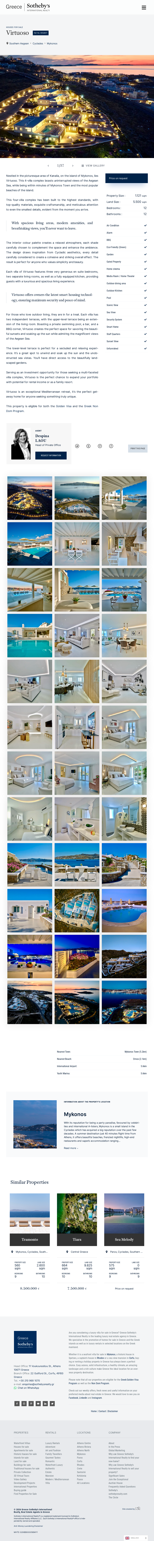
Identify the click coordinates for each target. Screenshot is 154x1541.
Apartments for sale (23, 1450)
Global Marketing (117, 1450)
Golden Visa (63, 406)
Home (94, 1411)
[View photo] (77, 106)
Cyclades (38, 43)
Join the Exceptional (118, 1479)
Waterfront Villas (22, 1443)
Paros (80, 1457)
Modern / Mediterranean (57, 1479)
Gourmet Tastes (52, 1457)
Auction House (116, 1483)
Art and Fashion (53, 1450)
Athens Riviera (84, 1446)
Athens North (83, 1450)
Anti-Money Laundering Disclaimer (28, 1526)
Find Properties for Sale (25, 1493)
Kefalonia (81, 1475)
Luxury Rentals (52, 1443)
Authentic (50, 1468)
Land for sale (20, 1461)
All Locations (83, 1483)
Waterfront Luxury (54, 1464)
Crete (79, 1468)
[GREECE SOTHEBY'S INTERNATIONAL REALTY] (28, 7)
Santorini (81, 1472)
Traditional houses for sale (26, 1468)
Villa (47, 1483)
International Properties (25, 1486)
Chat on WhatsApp (28, 1387)
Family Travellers (53, 1454)
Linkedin (83, 1397)
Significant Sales (117, 1475)
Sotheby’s (113, 1490)
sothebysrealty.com (118, 1493)
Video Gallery (20, 1479)
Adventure (50, 1446)
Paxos (80, 1479)
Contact (102, 1411)
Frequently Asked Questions (122, 1486)
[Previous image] (48, 166)
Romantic (50, 1461)
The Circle (113, 1497)
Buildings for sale (22, 1464)
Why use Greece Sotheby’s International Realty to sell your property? (124, 1468)
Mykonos (52, 43)
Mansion (49, 1475)
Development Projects (24, 1483)
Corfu (131, 1358)
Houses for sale (14, 27)
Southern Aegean (19, 43)
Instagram (97, 1397)
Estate (48, 1472)
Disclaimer (113, 1411)
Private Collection (22, 1472)
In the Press (114, 1446)
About (111, 1443)
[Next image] (73, 166)
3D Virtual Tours (21, 1475)
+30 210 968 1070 (29, 1380)
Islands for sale (21, 1457)
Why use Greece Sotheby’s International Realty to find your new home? (124, 1458)
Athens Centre (84, 1443)
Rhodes (100, 1358)
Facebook (73, 1397)
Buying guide (20, 1490)
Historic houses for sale (25, 1454)
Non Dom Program (100, 1383)
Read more (70, 1148)
